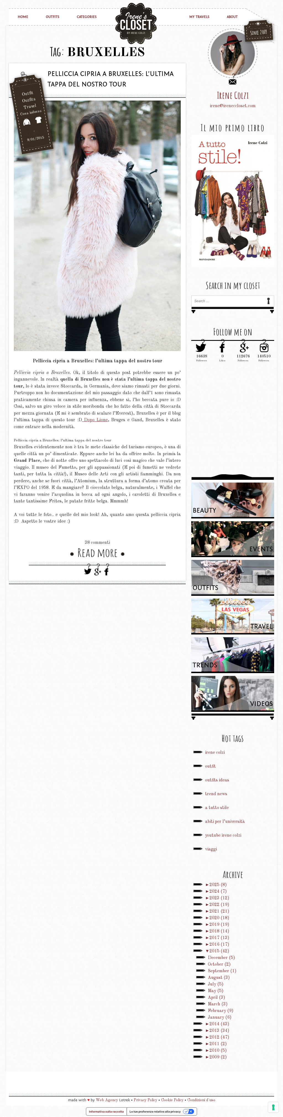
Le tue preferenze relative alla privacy (155, 1111)
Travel (30, 107)
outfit (210, 766)
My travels (199, 17)
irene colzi (215, 752)
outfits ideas (217, 780)
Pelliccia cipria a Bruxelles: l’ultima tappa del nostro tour (111, 79)
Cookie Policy (172, 1100)
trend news (216, 794)
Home (23, 17)
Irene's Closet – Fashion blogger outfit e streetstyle (136, 23)
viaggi (211, 849)
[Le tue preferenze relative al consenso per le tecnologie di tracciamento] (273, 1107)
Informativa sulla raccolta (106, 1111)
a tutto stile (217, 808)
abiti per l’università (225, 822)
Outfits (52, 17)
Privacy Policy (145, 1100)
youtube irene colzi (223, 835)
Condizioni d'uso (201, 1100)
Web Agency (107, 1100)
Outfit (28, 94)
